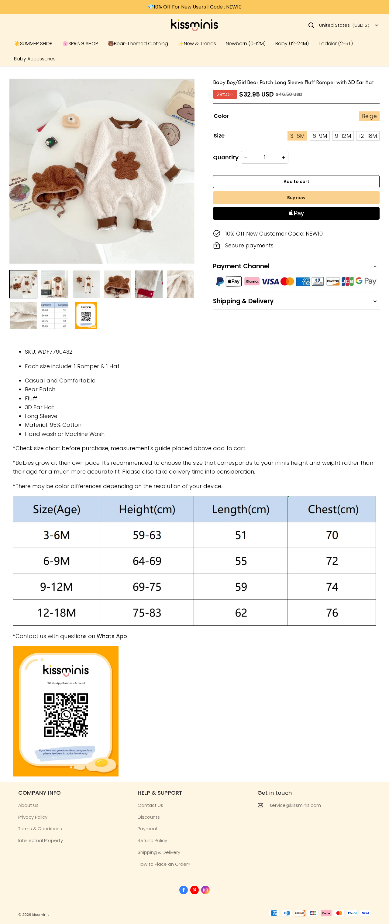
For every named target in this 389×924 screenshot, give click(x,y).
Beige (369, 116)
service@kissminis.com (295, 805)
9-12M (343, 136)
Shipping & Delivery (159, 852)
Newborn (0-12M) (246, 43)
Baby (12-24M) (292, 43)
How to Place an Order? (164, 864)
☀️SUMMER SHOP (33, 43)
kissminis (41, 914)
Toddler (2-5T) (335, 43)
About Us (28, 805)
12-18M (368, 136)
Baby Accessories (35, 58)
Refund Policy (152, 840)
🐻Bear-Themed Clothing (138, 43)
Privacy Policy (32, 817)
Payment (148, 828)
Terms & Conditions (40, 828)
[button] (311, 25)
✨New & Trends (197, 43)
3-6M (297, 136)
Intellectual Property (40, 840)
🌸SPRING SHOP (80, 43)
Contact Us (150, 805)
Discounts (149, 817)
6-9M (319, 136)
